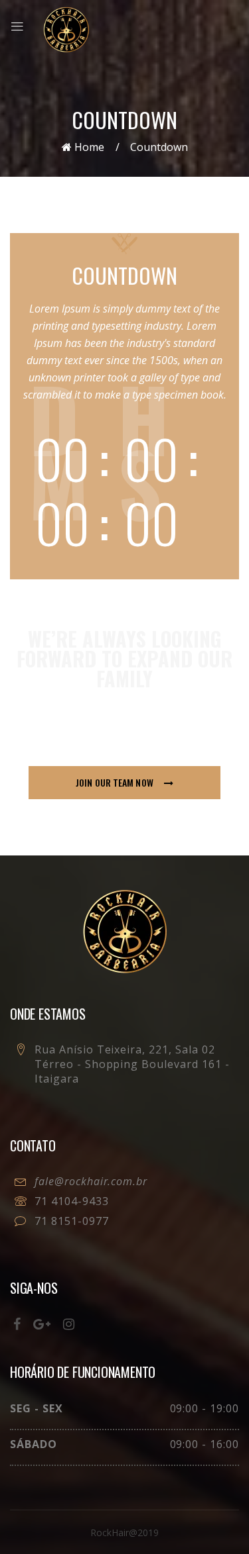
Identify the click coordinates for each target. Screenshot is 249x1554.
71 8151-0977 (72, 1221)
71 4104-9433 (72, 1201)
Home (88, 147)
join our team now (115, 782)
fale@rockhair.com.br (91, 1181)
